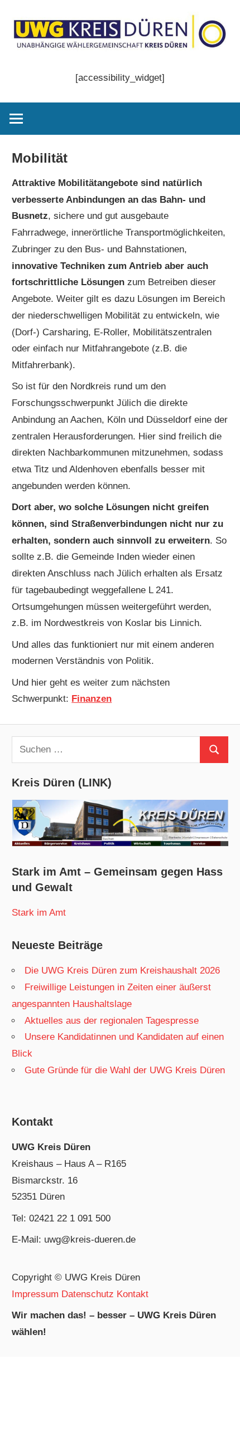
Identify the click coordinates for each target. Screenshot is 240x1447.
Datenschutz (87, 1294)
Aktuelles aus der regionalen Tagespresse (112, 1020)
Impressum (35, 1294)
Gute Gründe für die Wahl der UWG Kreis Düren (125, 1070)
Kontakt (132, 1294)
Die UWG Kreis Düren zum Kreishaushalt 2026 (122, 970)
